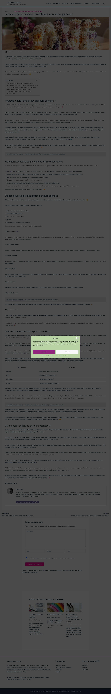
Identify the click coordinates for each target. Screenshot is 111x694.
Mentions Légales (65, 355)
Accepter (44, 352)
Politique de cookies (46, 355)
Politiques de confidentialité (56, 355)
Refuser (67, 352)
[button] (77, 338)
